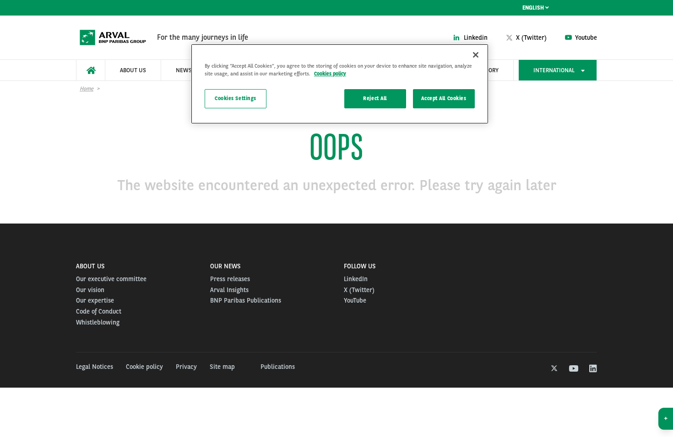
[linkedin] (592, 369)
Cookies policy (330, 73)
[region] (339, 84)
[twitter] (553, 369)
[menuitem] (90, 70)
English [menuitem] (533, 8)
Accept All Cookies (443, 98)
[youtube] (573, 369)
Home (86, 88)
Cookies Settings (235, 98)
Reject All (375, 98)
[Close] (476, 55)
